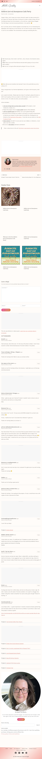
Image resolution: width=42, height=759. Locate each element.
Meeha (3, 477)
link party (3, 9)
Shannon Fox (4, 408)
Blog (11, 748)
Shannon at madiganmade (8, 462)
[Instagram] (7, 1)
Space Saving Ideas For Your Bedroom (31, 176)
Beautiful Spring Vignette (12, 658)
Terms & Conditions (21, 750)
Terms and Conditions (14, 734)
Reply (38, 339)
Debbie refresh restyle (7, 534)
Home (7, 748)
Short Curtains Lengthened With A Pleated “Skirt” (18, 648)
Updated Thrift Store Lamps (13, 663)
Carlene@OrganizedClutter (8, 518)
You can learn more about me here (25, 166)
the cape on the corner (7, 363)
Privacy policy (4, 734)
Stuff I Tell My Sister (7, 551)
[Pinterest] (7, 169)
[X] (5, 1)
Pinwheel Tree (9, 668)
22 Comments (11, 14)
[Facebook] (2, 1)
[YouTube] (22, 753)
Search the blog (5, 722)
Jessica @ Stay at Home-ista (9, 488)
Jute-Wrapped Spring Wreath (13, 653)
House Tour (24, 748)
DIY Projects (17, 748)
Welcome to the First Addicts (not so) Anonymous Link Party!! (10, 238)
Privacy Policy (32, 748)
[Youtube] (9, 169)
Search (38, 725)
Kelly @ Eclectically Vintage (9, 393)
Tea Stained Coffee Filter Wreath (14, 621)
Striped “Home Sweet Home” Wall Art (10, 176)
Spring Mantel (9, 530)
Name (3, 305)
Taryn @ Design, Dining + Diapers (10, 352)
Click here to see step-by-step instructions (29, 128)
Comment (4, 287)
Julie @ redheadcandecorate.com (10, 427)
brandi (3, 339)
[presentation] (10, 196)
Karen (3, 585)
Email (24, 305)
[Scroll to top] (39, 755)
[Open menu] (40, 5)
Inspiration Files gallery (16, 117)
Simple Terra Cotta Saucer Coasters (15, 643)
